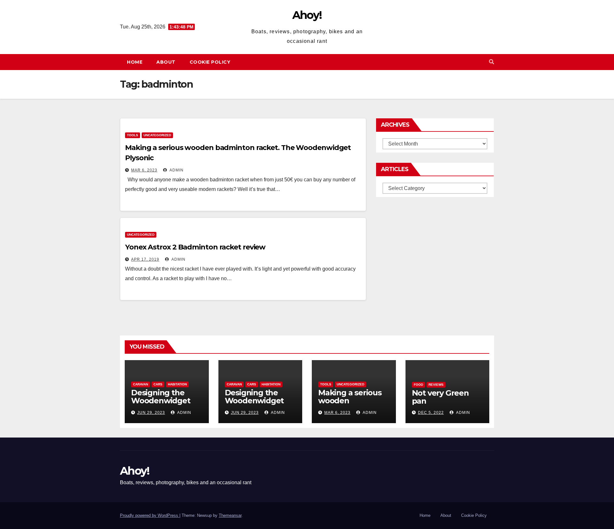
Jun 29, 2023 (151, 412)
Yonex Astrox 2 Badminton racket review (195, 247)
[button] (491, 62)
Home (134, 62)
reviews (436, 384)
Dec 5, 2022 (431, 412)
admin (176, 170)
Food (418, 384)
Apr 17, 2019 (145, 259)
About (166, 62)
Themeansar (230, 515)
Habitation (177, 384)
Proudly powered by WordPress (149, 515)
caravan (140, 384)
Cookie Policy (210, 62)
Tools (132, 135)
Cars (158, 384)
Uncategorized (157, 135)
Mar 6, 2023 (144, 170)
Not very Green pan (440, 397)
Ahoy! (307, 15)
